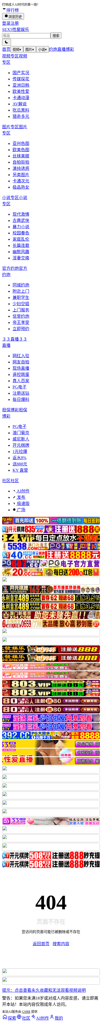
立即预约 (21, 329)
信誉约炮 (21, 316)
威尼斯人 (21, 439)
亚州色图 (21, 143)
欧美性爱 (21, 91)
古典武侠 (21, 220)
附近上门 (21, 291)
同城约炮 (21, 285)
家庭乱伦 (21, 239)
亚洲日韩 (21, 85)
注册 (14, 23)
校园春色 (21, 233)
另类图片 (21, 174)
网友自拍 (21, 362)
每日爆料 (21, 399)
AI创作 (23, 491)
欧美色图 (21, 150)
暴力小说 (21, 227)
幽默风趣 (21, 252)
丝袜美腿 (21, 156)
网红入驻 (21, 356)
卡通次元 (21, 181)
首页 (6, 49)
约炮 (53, 49)
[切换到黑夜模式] (6, 42)
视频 (17, 50)
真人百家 (21, 381)
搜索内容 (61, 944)
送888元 (20, 464)
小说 (42, 50)
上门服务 (21, 310)
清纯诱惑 (21, 168)
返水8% (19, 458)
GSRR (26, 1012)
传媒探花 (21, 79)
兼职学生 (21, 297)
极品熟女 (21, 187)
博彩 (70, 49)
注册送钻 (21, 393)
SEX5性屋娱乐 (15, 29)
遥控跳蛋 (21, 374)
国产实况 (21, 73)
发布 (20, 497)
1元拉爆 (20, 451)
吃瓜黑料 (21, 110)
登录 (6, 23)
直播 (61, 49)
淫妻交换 (21, 258)
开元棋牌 (21, 445)
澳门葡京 (21, 433)
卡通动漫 (21, 97)
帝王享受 (21, 322)
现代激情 (21, 214)
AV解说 (20, 104)
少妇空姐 (21, 304)
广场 (20, 510)
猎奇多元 (21, 116)
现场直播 (21, 368)
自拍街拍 (21, 162)
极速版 (23, 503)
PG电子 (19, 387)
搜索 (56, 36)
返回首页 (41, 944)
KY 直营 (20, 470)
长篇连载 (21, 245)
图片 (29, 50)
